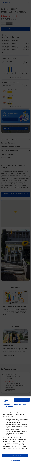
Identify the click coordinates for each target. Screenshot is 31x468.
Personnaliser (16, 460)
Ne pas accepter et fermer (22, 400)
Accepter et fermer (16, 455)
